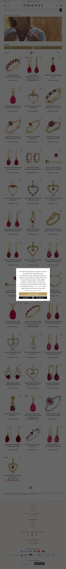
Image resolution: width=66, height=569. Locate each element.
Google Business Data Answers (33, 290)
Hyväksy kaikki (33, 294)
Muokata (40, 297)
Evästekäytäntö (38, 286)
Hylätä (26, 297)
